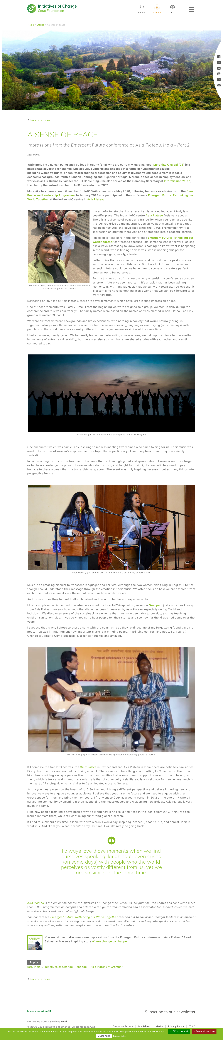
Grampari (155, 605)
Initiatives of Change (58, 966)
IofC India (34, 966)
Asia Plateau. (96, 199)
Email (64, 1021)
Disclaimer (144, 1026)
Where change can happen (110, 941)
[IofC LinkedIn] (219, 79)
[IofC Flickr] (219, 68)
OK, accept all (180, 1031)
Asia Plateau (35, 903)
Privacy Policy (176, 1026)
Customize (104, 1035)
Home (31, 24)
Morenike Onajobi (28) (169, 164)
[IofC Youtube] (219, 62)
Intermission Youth (177, 181)
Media (159, 1026)
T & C (192, 1026)
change (82, 966)
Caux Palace (88, 767)
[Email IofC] (219, 85)
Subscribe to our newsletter (170, 1011)
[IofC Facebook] (219, 57)
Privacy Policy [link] (120, 1036)
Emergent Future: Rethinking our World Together (84, 917)
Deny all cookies (205, 1031)
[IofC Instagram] (219, 74)
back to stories (40, 120)
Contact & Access (123, 1026)
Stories (40, 24)
